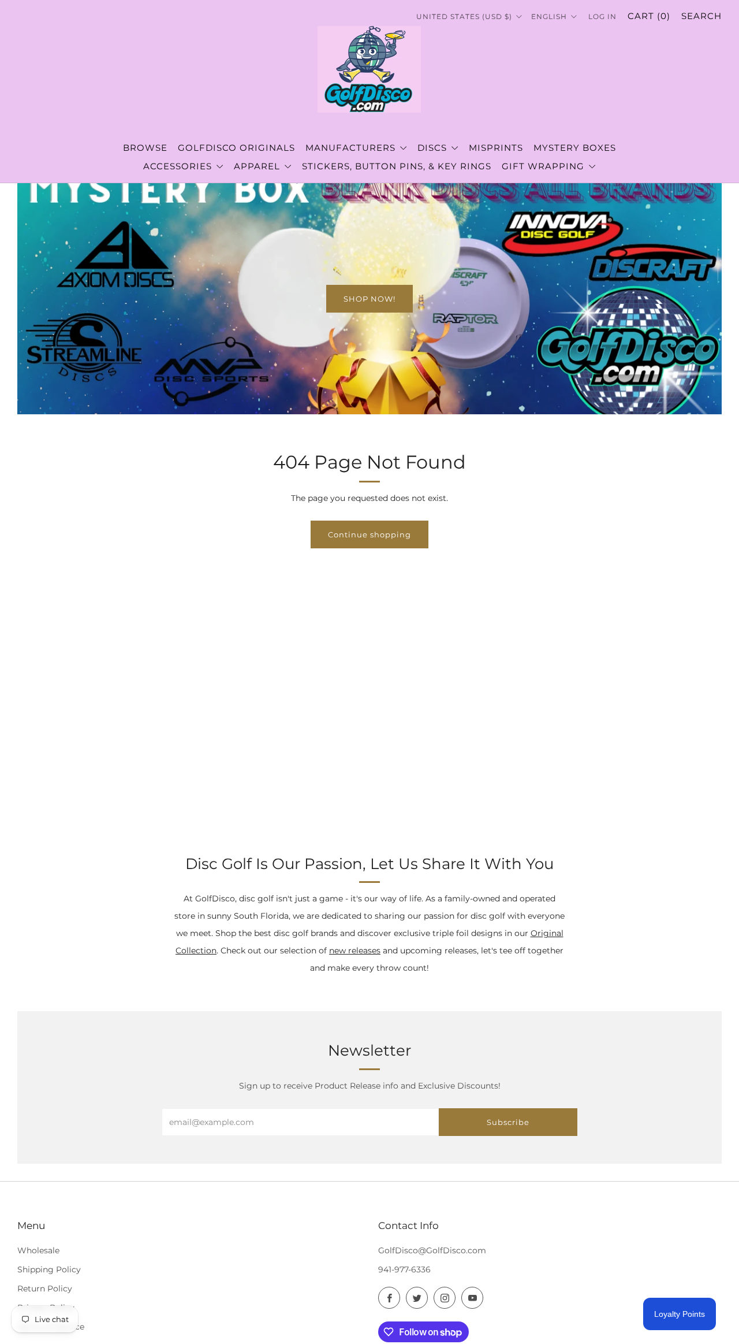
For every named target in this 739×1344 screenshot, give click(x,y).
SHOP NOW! (369, 298)
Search (701, 15)
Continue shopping (369, 534)
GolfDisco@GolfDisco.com (432, 1250)
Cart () (649, 15)
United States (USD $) (465, 16)
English (550, 16)
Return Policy (44, 1288)
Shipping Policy (49, 1269)
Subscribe (508, 1122)
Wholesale (38, 1250)
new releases (354, 950)
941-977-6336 (404, 1269)
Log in (602, 16)
